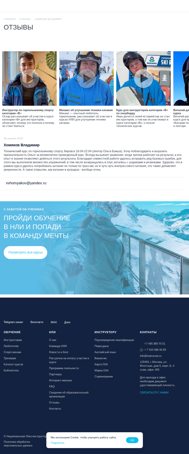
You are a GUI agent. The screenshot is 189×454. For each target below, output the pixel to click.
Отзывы (25, 19)
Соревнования (103, 376)
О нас (52, 339)
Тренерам (10, 358)
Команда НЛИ (58, 346)
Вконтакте (36, 322)
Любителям (11, 346)
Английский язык (105, 352)
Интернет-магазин (60, 380)
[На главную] (13, 6)
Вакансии (100, 358)
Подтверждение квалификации (114, 339)
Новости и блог (58, 352)
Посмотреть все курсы (25, 252)
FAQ (52, 386)
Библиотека (11, 370)
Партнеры (55, 374)
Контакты (55, 408)
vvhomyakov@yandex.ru (25, 183)
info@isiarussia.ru (150, 355)
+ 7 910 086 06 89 (155, 349)
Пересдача (101, 346)
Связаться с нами (154, 392)
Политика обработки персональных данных (18, 443)
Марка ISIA (101, 370)
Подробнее (57, 442)
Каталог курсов (13, 364)
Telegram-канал (13, 322)
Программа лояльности (64, 368)
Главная (10, 19)
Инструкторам (13, 339)
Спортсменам (12, 352)
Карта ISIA (101, 364)
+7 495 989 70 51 (154, 343)
